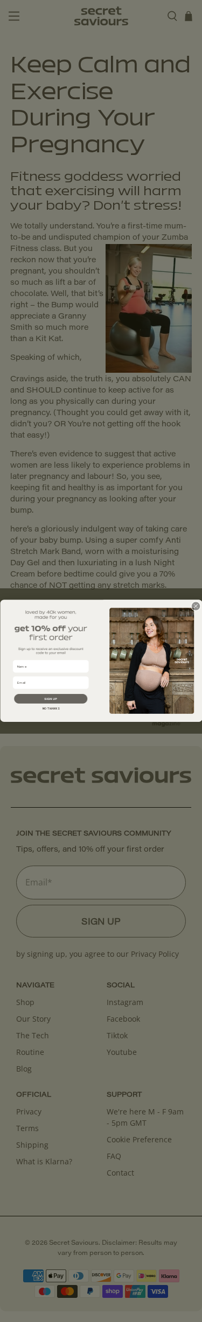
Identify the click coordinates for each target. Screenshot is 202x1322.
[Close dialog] (195, 606)
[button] (50, 699)
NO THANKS (50, 709)
